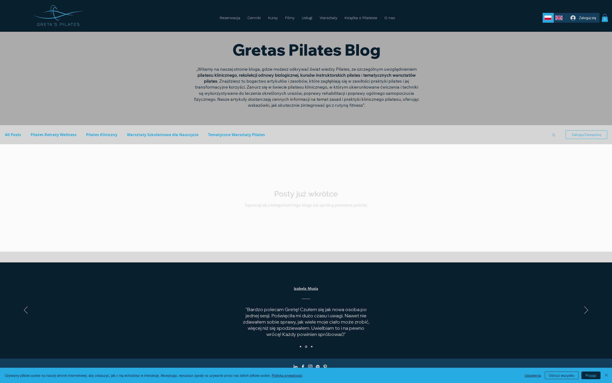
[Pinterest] (325, 367)
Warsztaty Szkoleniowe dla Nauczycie (162, 134)
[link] (604, 18)
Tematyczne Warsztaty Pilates (236, 134)
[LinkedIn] (295, 367)
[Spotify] (318, 367)
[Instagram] (310, 367)
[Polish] (548, 18)
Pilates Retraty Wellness (53, 134)
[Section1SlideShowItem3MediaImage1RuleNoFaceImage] (311, 346)
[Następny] (586, 310)
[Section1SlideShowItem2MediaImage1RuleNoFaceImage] (306, 347)
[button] (554, 135)
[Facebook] (303, 367)
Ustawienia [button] (533, 375)
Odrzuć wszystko (561, 375)
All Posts (13, 134)
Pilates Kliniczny (101, 134)
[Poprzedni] (26, 310)
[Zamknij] (606, 375)
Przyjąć (590, 375)
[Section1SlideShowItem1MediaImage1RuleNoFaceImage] (300, 346)
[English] (558, 18)
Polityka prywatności (287, 375)
